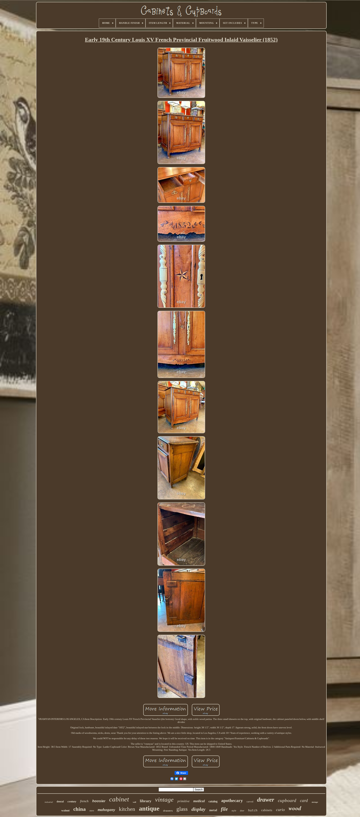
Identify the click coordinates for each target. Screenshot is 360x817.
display (198, 809)
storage (315, 802)
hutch (252, 810)
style (234, 810)
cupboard (287, 800)
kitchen (127, 809)
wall (134, 802)
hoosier (98, 801)
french (84, 801)
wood (295, 808)
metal (213, 810)
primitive (183, 801)
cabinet (119, 799)
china (79, 809)
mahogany (106, 809)
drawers (168, 810)
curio (280, 809)
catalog (213, 801)
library (145, 801)
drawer (265, 799)
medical (199, 801)
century (72, 801)
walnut (65, 810)
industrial (49, 802)
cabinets (266, 810)
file (224, 809)
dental (60, 801)
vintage (164, 799)
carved (250, 801)
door (242, 810)
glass (182, 809)
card (304, 800)
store (91, 810)
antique (149, 808)
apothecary (232, 800)
